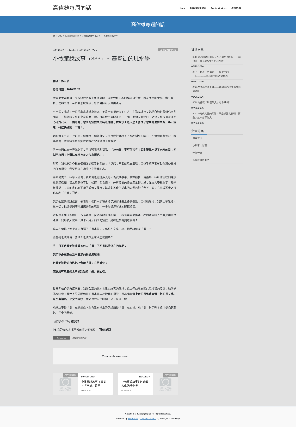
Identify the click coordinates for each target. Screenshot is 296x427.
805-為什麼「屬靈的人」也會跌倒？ (212, 102)
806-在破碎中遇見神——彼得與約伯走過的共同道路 (217, 89)
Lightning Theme (148, 418)
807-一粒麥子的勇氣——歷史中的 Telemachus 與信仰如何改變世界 (211, 74)
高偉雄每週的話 (168, 50)
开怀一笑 (197, 152)
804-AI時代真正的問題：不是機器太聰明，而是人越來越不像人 (217, 115)
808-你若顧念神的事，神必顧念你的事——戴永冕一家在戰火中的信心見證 (217, 59)
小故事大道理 (200, 145)
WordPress (133, 418)
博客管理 (197, 138)
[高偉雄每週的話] (65, 380)
